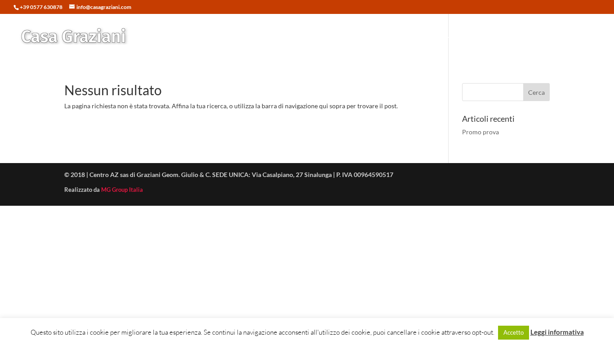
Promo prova (480, 132)
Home (335, 35)
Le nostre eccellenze (477, 35)
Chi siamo (534, 35)
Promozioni (417, 35)
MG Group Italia (122, 189)
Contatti (573, 35)
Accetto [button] (513, 332)
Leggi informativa (557, 332)
